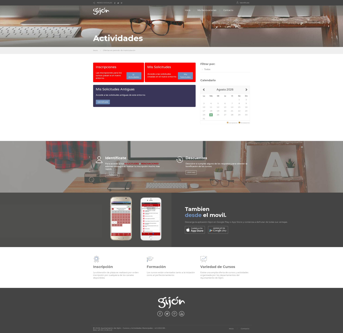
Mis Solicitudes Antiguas (115, 89)
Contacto (228, 10)
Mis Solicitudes (159, 67)
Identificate (244, 3)
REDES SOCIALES (104, 3)
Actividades (133, 75)
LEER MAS (191, 172)
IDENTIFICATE (112, 175)
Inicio (187, 10)
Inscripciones (106, 67)
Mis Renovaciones (206, 10)
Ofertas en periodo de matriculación (119, 50)
